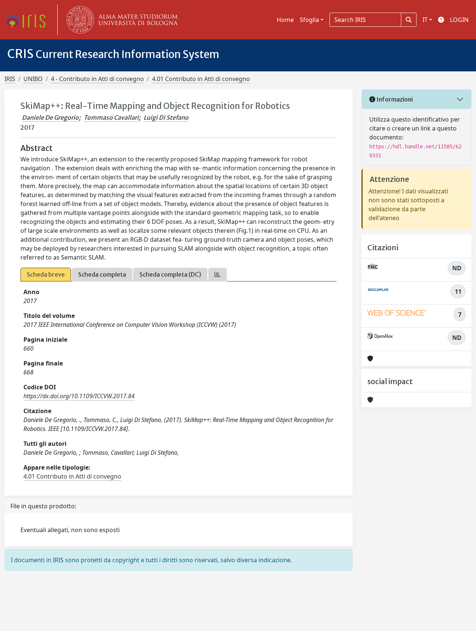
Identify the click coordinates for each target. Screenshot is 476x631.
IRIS (9, 79)
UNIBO (33, 79)
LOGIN (459, 20)
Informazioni (394, 99)
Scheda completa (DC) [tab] (170, 274)
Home (285, 20)
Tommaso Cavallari (111, 117)
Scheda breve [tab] (46, 274)
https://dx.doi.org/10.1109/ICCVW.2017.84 (79, 396)
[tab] (217, 274)
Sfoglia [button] (309, 20)
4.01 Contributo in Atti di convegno (201, 79)
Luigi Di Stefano (166, 117)
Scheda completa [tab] (102, 274)
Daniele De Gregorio (50, 117)
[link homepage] (27, 19)
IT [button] (425, 20)
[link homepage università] (120, 19)
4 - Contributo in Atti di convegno (97, 79)
